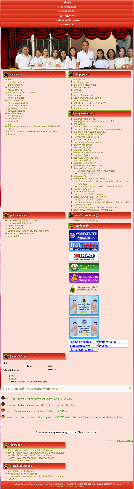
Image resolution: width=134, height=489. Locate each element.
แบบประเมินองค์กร (16, 111)
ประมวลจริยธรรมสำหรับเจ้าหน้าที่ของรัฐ (96, 171)
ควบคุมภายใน (80, 176)
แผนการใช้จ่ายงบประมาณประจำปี (89, 132)
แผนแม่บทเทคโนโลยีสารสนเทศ (88, 194)
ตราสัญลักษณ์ (14, 118)
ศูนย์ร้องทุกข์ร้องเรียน (17, 108)
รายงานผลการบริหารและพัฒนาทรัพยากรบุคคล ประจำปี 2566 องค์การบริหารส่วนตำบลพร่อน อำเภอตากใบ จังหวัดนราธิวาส (64, 417)
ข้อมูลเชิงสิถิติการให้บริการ (85, 158)
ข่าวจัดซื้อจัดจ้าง (67, 11)
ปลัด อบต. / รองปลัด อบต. (85, 85)
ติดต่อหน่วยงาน (15, 90)
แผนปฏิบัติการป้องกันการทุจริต (87, 199)
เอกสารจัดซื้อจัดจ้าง (82, 145)
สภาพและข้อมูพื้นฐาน (18, 103)
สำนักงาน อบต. (15, 95)
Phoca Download (125, 440)
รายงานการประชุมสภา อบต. (86, 137)
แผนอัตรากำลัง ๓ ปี (82, 189)
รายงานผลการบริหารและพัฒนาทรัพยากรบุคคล (95, 207)
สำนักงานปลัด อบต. (82, 87)
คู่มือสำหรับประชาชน (83, 139)
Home (10, 79)
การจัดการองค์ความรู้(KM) (85, 220)
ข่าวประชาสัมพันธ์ (67, 7)
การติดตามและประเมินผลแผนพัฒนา (90, 152)
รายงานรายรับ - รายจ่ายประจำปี (88, 126)
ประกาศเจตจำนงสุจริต (83, 147)
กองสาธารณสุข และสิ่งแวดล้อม (87, 98)
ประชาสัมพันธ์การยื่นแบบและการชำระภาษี (93, 210)
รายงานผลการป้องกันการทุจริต (87, 142)
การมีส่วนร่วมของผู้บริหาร (85, 163)
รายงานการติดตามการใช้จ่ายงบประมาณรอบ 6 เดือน (97, 129)
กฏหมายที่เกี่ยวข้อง (16, 225)
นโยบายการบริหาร (16, 100)
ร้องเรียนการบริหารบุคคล (67, 20)
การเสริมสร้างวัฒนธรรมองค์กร (87, 165)
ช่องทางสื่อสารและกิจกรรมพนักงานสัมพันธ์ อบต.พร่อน (33, 131)
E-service (67, 24)
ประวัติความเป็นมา (16, 82)
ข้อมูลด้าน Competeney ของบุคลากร (90, 103)
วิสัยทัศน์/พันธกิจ (15, 85)
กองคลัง (77, 90)
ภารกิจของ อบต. (15, 116)
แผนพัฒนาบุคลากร (82, 205)
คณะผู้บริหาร (79, 79)
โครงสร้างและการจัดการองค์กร (22, 92)
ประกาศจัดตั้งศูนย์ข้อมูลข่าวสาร (22, 220)
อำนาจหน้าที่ (14, 87)
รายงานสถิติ (13, 236)
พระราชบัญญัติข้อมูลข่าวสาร (21, 223)
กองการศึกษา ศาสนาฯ (83, 95)
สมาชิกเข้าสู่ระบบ (16, 113)
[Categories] (130, 388)
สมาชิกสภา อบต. (81, 82)
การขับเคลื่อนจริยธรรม (88, 173)
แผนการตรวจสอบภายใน (84, 119)
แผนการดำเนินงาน (82, 150)
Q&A (10, 124)
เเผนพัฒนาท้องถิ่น (16, 228)
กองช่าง (77, 92)
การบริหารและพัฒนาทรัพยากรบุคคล (90, 178)
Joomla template (57, 486)
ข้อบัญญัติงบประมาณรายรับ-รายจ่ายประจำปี (93, 121)
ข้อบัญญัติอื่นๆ (79, 124)
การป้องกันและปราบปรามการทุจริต (89, 197)
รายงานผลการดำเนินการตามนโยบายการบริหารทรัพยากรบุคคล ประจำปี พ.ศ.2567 (40, 405)
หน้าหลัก (67, 2)
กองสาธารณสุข (80, 100)
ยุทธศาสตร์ (13, 121)
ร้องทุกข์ (11, 134)
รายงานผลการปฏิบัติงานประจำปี (88, 134)
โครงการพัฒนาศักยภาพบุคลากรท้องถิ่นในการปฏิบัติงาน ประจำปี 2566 (37, 411)
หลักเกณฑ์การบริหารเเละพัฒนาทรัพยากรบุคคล (100, 186)
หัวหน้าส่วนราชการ (82, 108)
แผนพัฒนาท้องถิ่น (81, 155)
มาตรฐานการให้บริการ (83, 160)
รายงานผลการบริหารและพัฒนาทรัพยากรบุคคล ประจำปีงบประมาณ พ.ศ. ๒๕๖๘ (39, 399)
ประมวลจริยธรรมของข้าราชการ (88, 168)
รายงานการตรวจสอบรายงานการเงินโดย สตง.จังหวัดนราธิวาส (101, 202)
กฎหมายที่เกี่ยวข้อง (16, 98)
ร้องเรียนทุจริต (67, 15)
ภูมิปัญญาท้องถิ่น (20, 105)
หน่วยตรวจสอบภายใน (83, 105)
